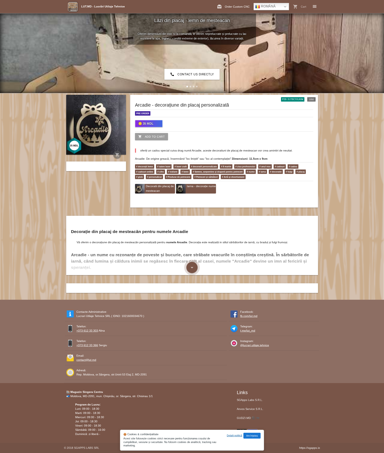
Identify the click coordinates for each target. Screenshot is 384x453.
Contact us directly (192, 74)
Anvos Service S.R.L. (250, 409)
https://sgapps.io (309, 447)
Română (268, 6)
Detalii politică (234, 435)
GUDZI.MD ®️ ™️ (248, 418)
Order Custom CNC (233, 6)
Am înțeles (252, 435)
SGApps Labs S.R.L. (250, 400)
